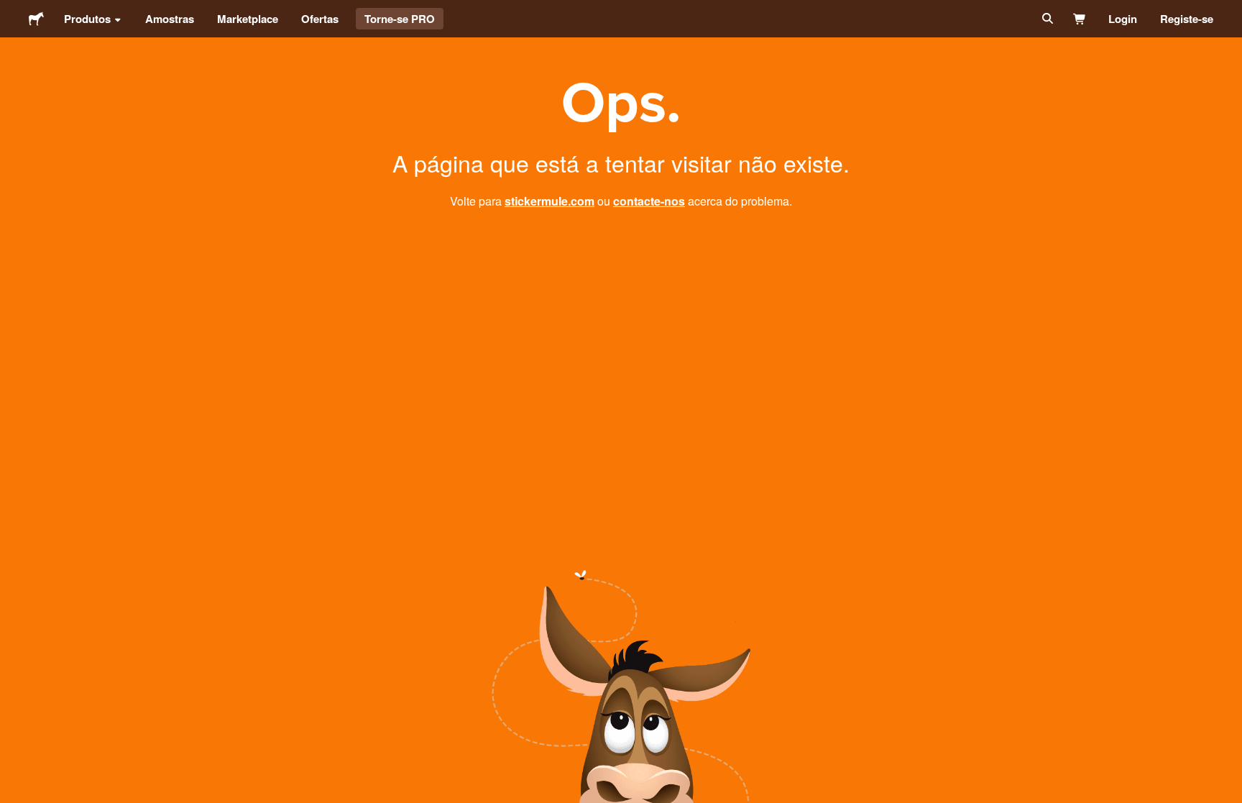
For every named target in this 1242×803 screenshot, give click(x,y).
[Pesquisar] (1046, 18)
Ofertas (320, 19)
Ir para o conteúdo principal (10, 10)
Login (1122, 19)
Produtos (87, 19)
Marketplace (247, 19)
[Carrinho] (1080, 18)
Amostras (169, 19)
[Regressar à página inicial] (36, 18)
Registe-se (1186, 19)
